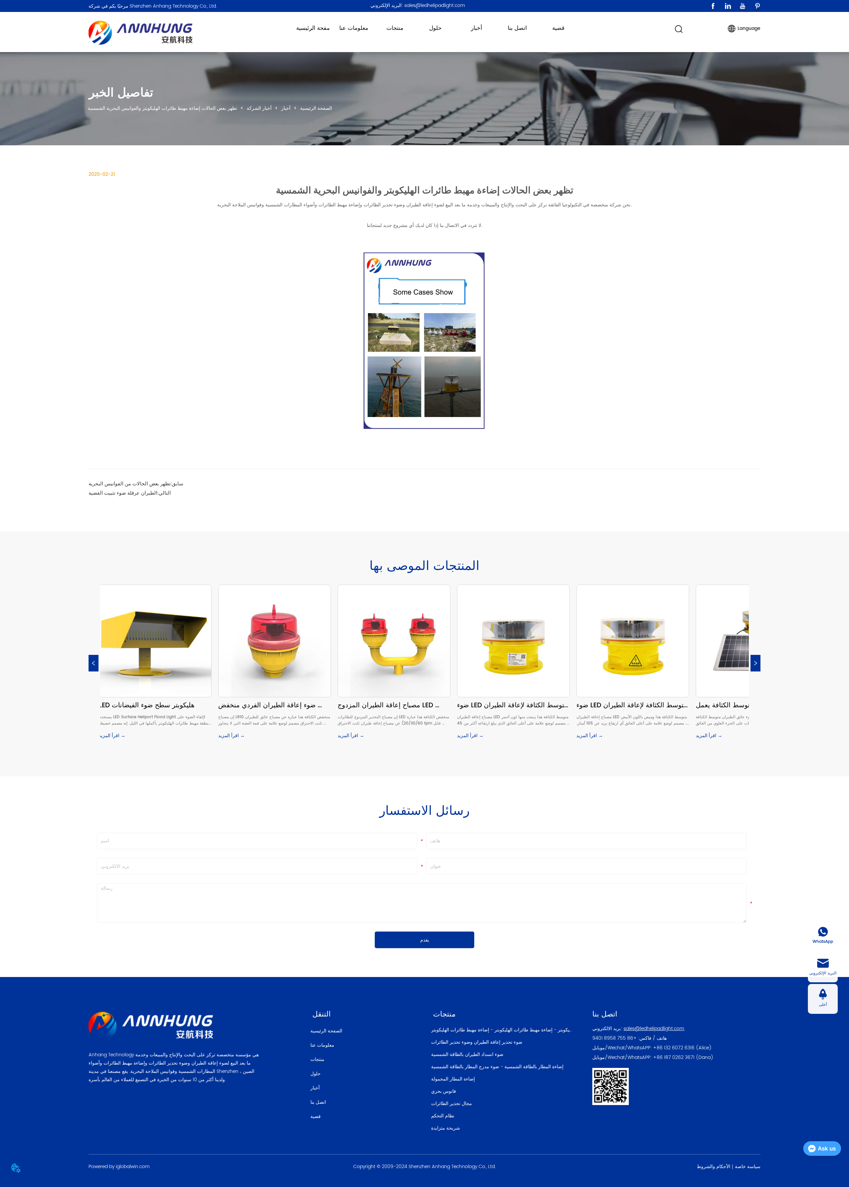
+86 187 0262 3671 (673, 1057)
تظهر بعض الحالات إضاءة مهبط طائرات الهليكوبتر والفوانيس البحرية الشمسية (162, 108)
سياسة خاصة (747, 1166)
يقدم (424, 940)
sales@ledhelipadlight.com (653, 1028)
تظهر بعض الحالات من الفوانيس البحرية (129, 483)
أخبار (286, 108)
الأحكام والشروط (713, 1166)
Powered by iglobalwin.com (119, 1166)
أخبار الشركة (259, 108)
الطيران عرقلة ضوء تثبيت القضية (123, 493)
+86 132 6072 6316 (673, 1048)
